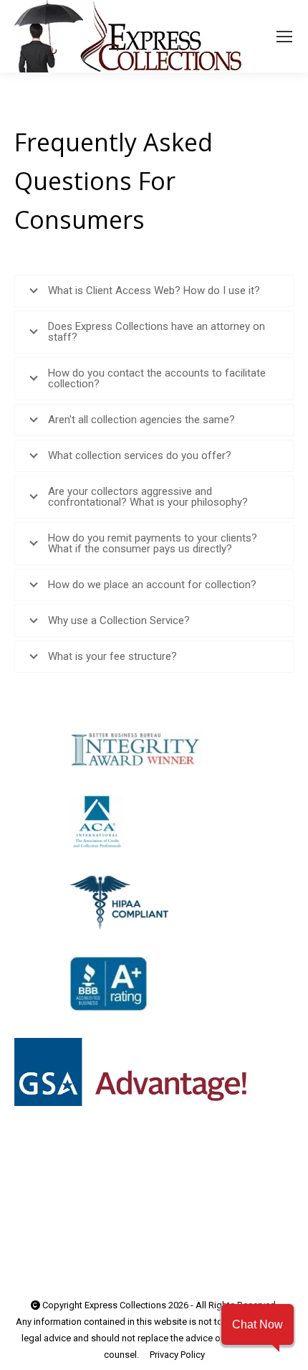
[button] (257, 1324)
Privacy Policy (177, 1354)
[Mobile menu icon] (284, 36)
